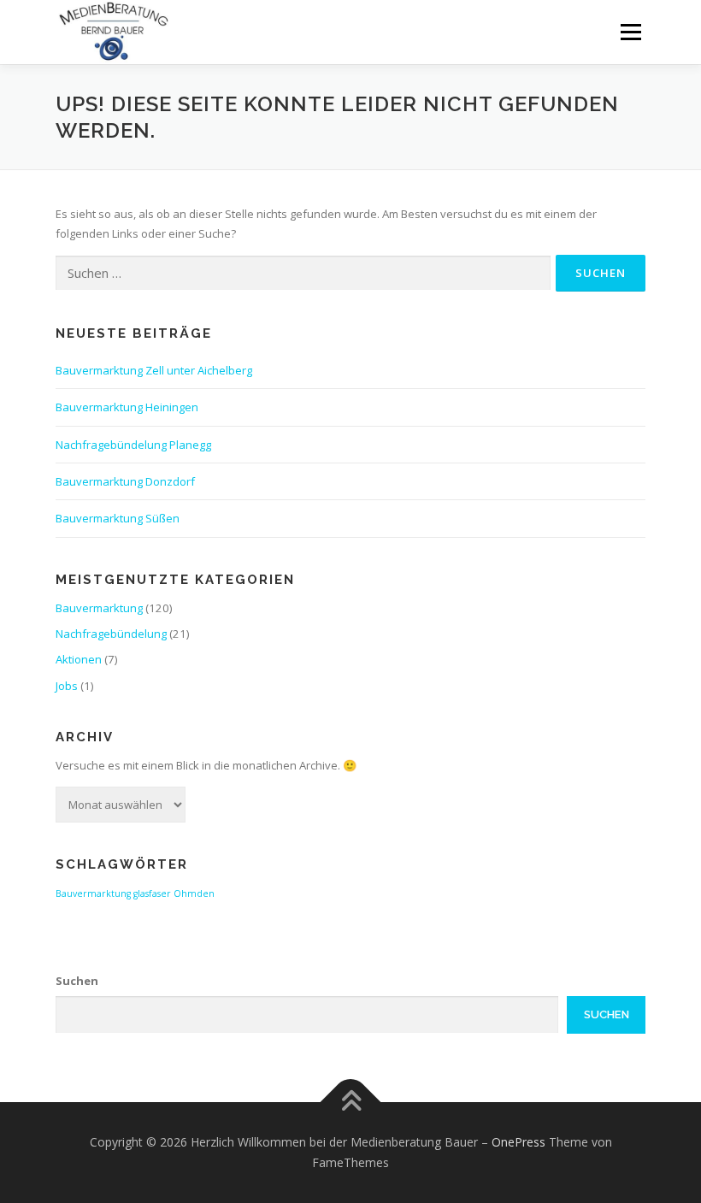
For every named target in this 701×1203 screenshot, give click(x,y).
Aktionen (79, 659)
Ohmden (194, 893)
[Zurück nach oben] (351, 1102)
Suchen (77, 980)
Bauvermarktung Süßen (118, 518)
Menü (630, 31)
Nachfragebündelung (111, 633)
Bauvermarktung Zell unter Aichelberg (154, 370)
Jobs (67, 685)
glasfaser (152, 893)
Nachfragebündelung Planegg (133, 444)
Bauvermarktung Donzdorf (125, 481)
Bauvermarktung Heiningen (127, 407)
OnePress (518, 1142)
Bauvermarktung (99, 608)
